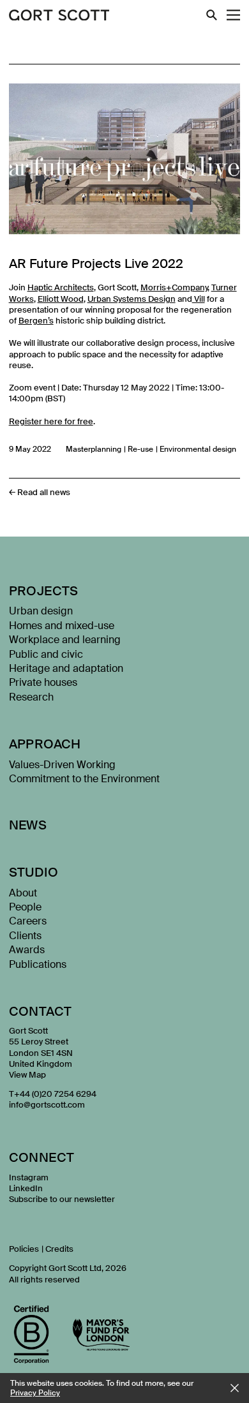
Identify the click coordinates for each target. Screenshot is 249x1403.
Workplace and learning (65, 639)
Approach (45, 744)
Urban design (41, 611)
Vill (198, 298)
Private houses (43, 682)
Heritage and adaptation (66, 668)
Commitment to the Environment (84, 778)
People (25, 907)
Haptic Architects (60, 287)
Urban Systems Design (131, 298)
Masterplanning (93, 449)
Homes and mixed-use (61, 625)
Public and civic (46, 654)
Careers (28, 921)
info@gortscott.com (47, 1104)
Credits (59, 1248)
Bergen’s (36, 320)
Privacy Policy (35, 1393)
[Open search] (211, 15)
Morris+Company (173, 287)
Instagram (29, 1177)
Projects (44, 591)
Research (31, 697)
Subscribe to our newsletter (62, 1199)
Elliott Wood (61, 298)
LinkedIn (26, 1188)
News (28, 825)
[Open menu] (233, 15)
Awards (27, 949)
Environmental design (198, 449)
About (23, 893)
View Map (27, 1074)
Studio (33, 872)
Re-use (140, 449)
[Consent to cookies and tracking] (234, 1388)
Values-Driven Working (62, 764)
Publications (37, 964)
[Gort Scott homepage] (59, 16)
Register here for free (51, 421)
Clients (25, 935)
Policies (24, 1248)
